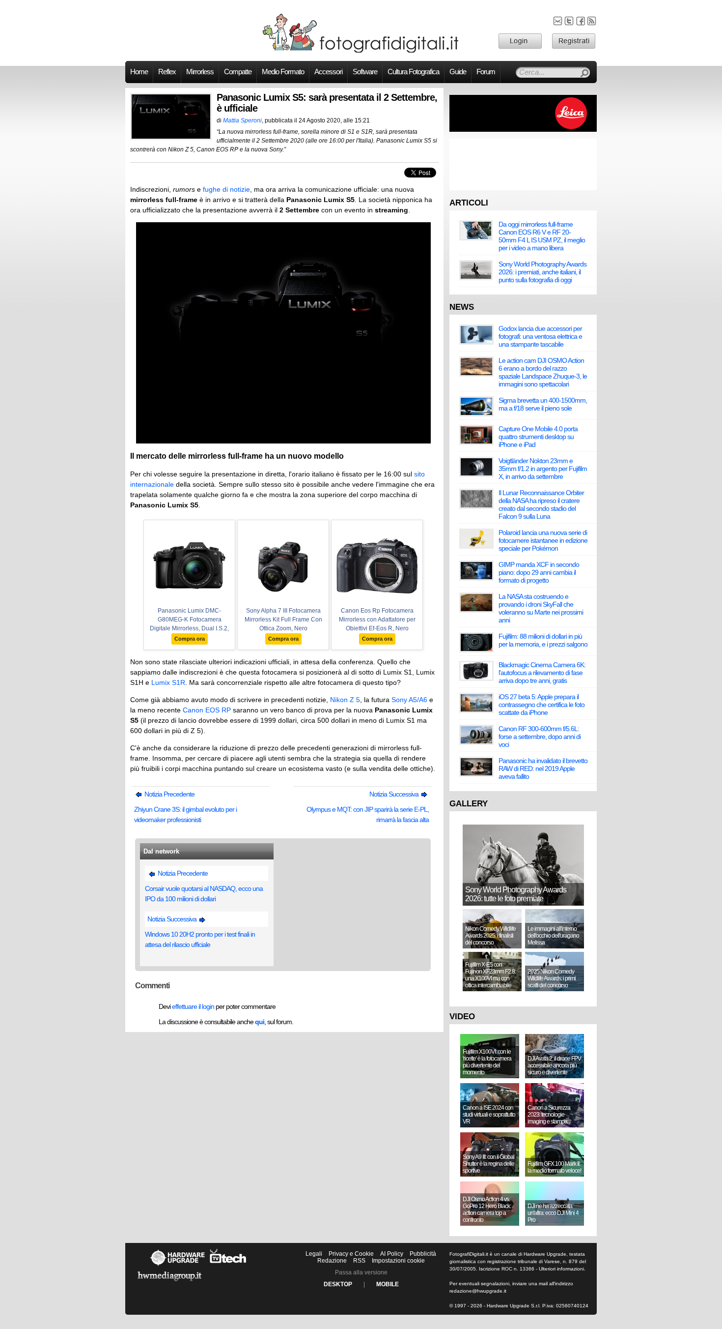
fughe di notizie (226, 189)
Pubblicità (423, 1253)
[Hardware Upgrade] (177, 1265)
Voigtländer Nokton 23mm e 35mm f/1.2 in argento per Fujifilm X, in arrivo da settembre (543, 468)
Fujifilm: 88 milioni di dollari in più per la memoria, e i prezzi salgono (543, 640)
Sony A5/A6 (409, 700)
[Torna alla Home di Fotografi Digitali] (361, 51)
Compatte (237, 72)
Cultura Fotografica (413, 72)
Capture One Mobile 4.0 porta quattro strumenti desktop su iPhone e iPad (538, 436)
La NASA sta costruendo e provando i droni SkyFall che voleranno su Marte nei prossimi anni (541, 608)
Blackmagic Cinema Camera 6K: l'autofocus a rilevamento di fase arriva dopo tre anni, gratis (542, 672)
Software (365, 72)
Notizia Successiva (394, 794)
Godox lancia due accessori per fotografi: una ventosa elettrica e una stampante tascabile (540, 336)
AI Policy (391, 1253)
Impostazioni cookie (398, 1260)
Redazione (332, 1260)
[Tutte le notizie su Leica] (523, 129)
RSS (359, 1260)
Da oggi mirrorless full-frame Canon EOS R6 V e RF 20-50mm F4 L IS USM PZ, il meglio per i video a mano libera (542, 236)
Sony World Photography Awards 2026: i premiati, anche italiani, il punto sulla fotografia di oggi (542, 272)
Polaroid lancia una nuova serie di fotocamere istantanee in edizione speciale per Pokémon (543, 540)
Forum (485, 72)
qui (259, 1022)
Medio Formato (283, 72)
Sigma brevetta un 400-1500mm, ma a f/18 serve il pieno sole (543, 404)
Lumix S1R (168, 682)
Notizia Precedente (168, 794)
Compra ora (189, 639)
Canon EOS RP (207, 710)
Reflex (167, 72)
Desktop (338, 1284)
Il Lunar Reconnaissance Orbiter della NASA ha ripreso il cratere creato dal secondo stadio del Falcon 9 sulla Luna (541, 504)
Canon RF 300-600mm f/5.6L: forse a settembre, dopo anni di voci (540, 736)
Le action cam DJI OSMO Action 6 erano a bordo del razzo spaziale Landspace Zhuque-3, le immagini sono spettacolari (543, 372)
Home (139, 72)
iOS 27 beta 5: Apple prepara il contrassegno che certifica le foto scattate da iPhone (541, 704)
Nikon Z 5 (345, 700)
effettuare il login (193, 1006)
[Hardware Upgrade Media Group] (169, 1282)
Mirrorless (200, 72)
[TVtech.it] (228, 1265)
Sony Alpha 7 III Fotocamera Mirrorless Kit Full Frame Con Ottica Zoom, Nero (283, 619)
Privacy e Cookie (351, 1253)
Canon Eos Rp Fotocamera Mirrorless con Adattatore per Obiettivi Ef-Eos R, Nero (377, 619)
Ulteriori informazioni (561, 1268)
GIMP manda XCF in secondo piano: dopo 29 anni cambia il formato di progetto (539, 572)
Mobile (387, 1284)
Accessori (328, 72)
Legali (313, 1253)
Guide (457, 72)
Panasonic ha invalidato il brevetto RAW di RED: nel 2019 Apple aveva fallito (543, 768)
